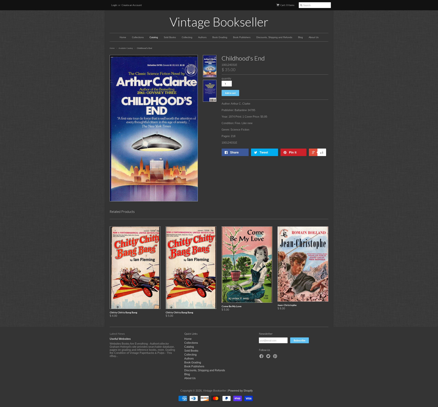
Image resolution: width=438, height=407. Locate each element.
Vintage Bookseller (219, 22)
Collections (138, 37)
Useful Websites (120, 338)
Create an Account (131, 5)
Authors (202, 37)
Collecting (187, 37)
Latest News (117, 333)
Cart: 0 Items (287, 5)
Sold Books (170, 37)
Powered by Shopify (240, 390)
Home (123, 37)
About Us (314, 37)
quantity (226, 78)
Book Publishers (241, 37)
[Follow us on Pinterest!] (275, 357)
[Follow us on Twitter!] (268, 357)
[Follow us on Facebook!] (262, 357)
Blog (300, 37)
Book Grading (219, 37)
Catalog (154, 37)
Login (114, 5)
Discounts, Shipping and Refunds (274, 37)
